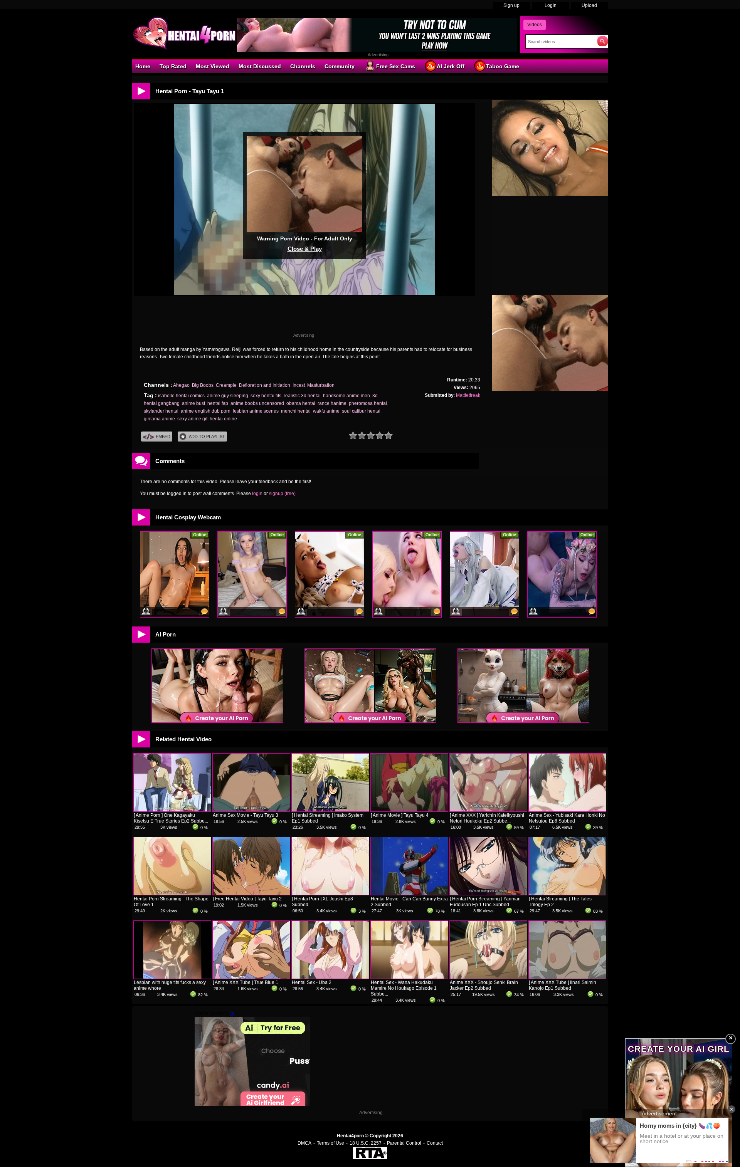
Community (340, 66)
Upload (589, 5)
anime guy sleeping (227, 395)
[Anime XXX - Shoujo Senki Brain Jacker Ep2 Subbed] (488, 977)
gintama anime (159, 418)
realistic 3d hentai (302, 395)
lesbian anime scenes (256, 411)
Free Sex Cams (395, 66)
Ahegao (181, 385)
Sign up (511, 5)
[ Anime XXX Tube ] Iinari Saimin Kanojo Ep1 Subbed (562, 985)
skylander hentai (161, 411)
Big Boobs (203, 385)
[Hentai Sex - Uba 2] (330, 977)
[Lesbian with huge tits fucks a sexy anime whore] (172, 977)
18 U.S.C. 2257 (366, 1143)
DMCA (304, 1143)
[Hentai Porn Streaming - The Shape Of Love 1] (172, 893)
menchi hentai (296, 411)
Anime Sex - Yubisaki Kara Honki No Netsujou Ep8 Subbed (567, 818)
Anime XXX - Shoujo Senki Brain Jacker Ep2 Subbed (484, 985)
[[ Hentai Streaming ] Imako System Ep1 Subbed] (330, 810)
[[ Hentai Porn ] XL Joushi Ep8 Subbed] (330, 893)
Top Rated (173, 66)
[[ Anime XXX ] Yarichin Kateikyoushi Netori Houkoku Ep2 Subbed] (488, 810)
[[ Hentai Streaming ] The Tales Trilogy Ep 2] (567, 893)
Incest (299, 385)
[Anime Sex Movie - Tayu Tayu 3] (251, 810)
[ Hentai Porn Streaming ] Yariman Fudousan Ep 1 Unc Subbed (485, 901)
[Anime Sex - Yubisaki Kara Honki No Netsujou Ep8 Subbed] (567, 810)
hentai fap (217, 403)
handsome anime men (346, 395)
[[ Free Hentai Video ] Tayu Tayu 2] (251, 893)
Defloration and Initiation (264, 385)
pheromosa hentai (368, 403)
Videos (534, 24)
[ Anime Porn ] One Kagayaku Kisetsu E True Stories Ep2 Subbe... (171, 818)
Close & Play (305, 248)
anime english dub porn (205, 411)
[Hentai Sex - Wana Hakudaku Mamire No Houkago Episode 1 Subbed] (409, 977)
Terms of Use (330, 1143)
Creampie (226, 385)
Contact (435, 1143)
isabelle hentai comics (181, 395)
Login (551, 5)
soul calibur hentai (361, 411)
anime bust (193, 403)
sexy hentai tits (266, 395)
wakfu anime (326, 411)
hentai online (223, 418)
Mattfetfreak (468, 395)
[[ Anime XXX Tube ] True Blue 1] (251, 977)
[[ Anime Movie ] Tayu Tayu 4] (409, 810)
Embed (163, 436)
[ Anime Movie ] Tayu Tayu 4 (400, 815)
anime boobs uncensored (257, 403)
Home (142, 66)
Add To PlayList (207, 436)
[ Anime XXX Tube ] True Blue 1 (245, 982)
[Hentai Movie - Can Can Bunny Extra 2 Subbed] (409, 893)
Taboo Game (502, 66)
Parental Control (404, 1143)
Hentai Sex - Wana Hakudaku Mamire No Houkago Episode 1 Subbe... (404, 988)
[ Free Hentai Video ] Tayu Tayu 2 (247, 899)
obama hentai (300, 403)
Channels (302, 66)
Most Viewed (212, 66)
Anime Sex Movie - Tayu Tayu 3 (245, 815)
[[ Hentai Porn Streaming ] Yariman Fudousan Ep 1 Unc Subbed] (488, 893)
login (257, 493)
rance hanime (332, 403)
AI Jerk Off (450, 66)
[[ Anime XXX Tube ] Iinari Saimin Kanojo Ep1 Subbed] (567, 977)
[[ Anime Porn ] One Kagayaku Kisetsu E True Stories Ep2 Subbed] (172, 810)
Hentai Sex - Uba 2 (311, 982)
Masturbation (321, 385)
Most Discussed (260, 66)
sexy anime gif (192, 418)
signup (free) (282, 493)
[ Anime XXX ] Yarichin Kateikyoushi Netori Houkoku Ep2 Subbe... (487, 818)
